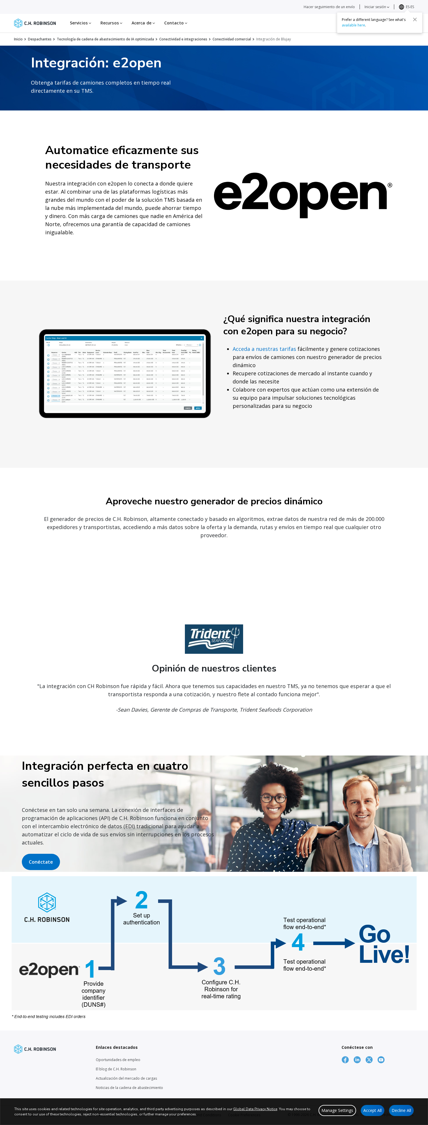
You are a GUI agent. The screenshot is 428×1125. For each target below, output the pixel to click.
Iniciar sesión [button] (376, 6)
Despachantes (40, 39)
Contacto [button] (174, 23)
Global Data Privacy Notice (255, 1109)
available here (353, 25)
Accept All (372, 1110)
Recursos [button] (110, 23)
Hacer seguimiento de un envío (329, 6)
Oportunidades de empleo (118, 1059)
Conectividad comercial (232, 39)
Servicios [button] (79, 23)
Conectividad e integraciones (183, 39)
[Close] (415, 19)
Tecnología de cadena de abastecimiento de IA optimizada (105, 39)
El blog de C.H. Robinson (116, 1069)
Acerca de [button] (142, 23)
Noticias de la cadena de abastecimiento (129, 1087)
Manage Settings (337, 1110)
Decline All (401, 1110)
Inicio (18, 39)
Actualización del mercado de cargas (126, 1078)
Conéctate (41, 862)
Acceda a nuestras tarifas (264, 348)
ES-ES (410, 6)
